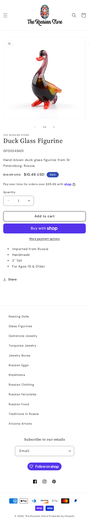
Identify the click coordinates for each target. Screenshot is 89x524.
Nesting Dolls (19, 316)
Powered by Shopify (62, 516)
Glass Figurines (20, 326)
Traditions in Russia (24, 414)
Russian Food (19, 404)
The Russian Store (36, 516)
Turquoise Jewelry (22, 345)
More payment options (44, 239)
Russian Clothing (21, 384)
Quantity (9, 192)
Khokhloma (17, 375)
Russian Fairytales (23, 394)
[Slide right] (54, 127)
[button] (5, 15)
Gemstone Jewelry (23, 336)
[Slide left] (35, 127)
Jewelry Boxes (19, 355)
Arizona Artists (20, 423)
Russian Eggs (19, 365)
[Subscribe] (69, 451)
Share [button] (12, 279)
